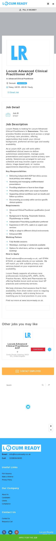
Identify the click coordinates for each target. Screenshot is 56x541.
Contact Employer (30, 371)
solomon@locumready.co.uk (25, 258)
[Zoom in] (51, 426)
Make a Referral (7, 477)
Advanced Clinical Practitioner (20, 79)
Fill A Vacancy (29, 10)
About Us (5, 494)
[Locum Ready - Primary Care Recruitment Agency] (15, 3)
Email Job (14, 92)
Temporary (38, 349)
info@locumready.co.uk (20, 454)
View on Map (22, 83)
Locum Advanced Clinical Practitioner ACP (17, 346)
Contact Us (6, 518)
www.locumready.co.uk (32, 300)
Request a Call (7, 522)
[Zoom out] (51, 430)
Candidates (6, 498)
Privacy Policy (7, 480)
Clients (4, 501)
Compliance (6, 504)
